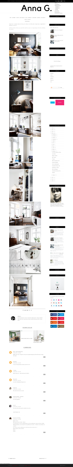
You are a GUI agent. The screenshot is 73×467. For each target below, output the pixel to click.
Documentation (57, 12)
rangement (43, 17)
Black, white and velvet (54, 27)
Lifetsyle (61, 211)
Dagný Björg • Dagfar (18, 396)
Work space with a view (26, 338)
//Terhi (14, 370)
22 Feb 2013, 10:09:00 (17, 397)
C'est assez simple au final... (56, 152)
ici (16, 25)
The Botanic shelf (37, 342)
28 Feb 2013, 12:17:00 (17, 419)
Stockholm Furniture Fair (56, 170)
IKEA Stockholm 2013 (56, 160)
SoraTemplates (15, 465)
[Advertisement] (57, 115)
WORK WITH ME (58, 5)
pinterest (51, 78)
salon (26, 19)
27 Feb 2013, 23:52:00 (17, 406)
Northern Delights (55, 162)
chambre (13, 17)
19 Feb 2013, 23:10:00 (17, 389)
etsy (51, 81)
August (53, 140)
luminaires (34, 17)
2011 (52, 179)
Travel (51, 214)
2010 (52, 180)
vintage (28, 19)
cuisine (17, 17)
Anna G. (19, 316)
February (54, 151)
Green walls (12, 342)
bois (10, 17)
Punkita (15, 387)
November (54, 135)
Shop (55, 214)
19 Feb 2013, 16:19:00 (17, 362)
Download (60, 214)
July (53, 142)
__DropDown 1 (57, 6)
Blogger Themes (28, 465)
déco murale (22, 17)
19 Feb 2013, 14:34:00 (17, 352)
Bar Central (54, 157)
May (53, 145)
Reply (44, 365)
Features (56, 211)
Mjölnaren (56, 260)
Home (56, 2)
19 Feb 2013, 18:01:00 (17, 380)
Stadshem (28, 307)
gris (26, 17)
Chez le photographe (55, 164)
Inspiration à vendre (55, 167)
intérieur (29, 17)
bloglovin (52, 80)
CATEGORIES (57, 4)
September (54, 139)
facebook (51, 73)
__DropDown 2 (57, 7)
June (53, 144)
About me (56, 3)
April (53, 147)
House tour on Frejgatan (58, 29)
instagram (52, 76)
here (13, 29)
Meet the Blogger (55, 169)
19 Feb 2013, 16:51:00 (17, 371)
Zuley (14, 405)
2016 (52, 127)
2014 (52, 131)
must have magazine (18, 351)
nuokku (15, 361)
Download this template (59, 13)
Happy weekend (54, 155)
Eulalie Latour (16, 417)
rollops (15, 379)
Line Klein (54, 153)
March (53, 149)
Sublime (53, 172)
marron (38, 17)
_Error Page (57, 10)
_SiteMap (56, 9)
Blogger (59, 61)
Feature (13, 1)
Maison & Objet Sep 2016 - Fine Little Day (59, 41)
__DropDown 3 (57, 8)
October (53, 137)
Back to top (62, 465)
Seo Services (57, 11)
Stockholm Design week (56, 165)
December (54, 134)
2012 (52, 177)
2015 (52, 129)
